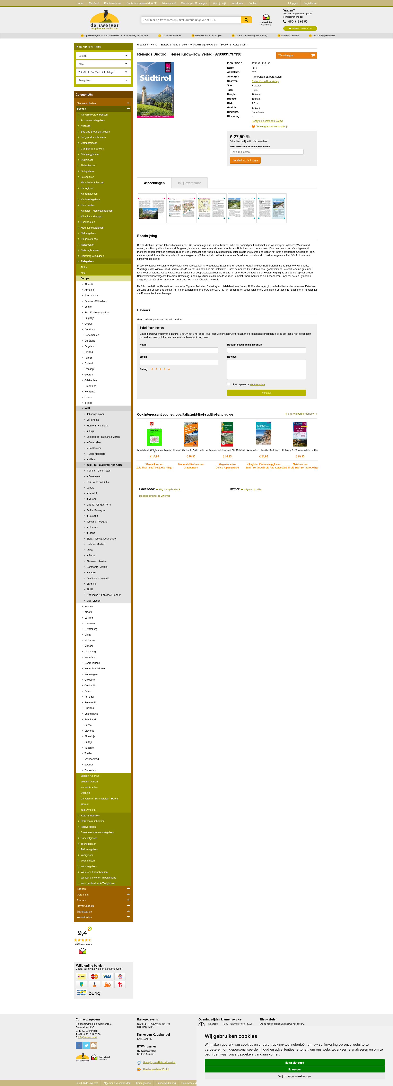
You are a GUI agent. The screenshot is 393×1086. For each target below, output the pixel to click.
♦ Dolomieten (93, 476)
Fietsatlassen (88, 165)
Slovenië (89, 730)
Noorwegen (91, 674)
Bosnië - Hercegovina (96, 312)
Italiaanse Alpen (95, 414)
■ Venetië (91, 493)
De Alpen (89, 329)
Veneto (90, 487)
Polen (87, 691)
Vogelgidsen (87, 860)
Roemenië (90, 702)
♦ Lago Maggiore (95, 453)
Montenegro (91, 651)
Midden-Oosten (89, 781)
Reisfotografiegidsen (92, 255)
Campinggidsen (89, 154)
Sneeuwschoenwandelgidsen (97, 832)
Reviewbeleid (189, 1083)
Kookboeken (87, 221)
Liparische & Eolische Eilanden (103, 594)
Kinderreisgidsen (90, 199)
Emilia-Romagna (95, 510)
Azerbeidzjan (91, 295)
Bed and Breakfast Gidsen (95, 131)
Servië (88, 725)
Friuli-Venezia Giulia (97, 482)
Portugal (89, 696)
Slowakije (89, 736)
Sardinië (91, 583)
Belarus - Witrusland (95, 301)
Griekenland (91, 380)
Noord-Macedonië (94, 668)
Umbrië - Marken (95, 544)
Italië (87, 408)
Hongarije (89, 391)
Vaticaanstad (91, 759)
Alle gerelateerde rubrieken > (301, 413)
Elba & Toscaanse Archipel (101, 538)
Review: (232, 356)
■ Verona (91, 498)
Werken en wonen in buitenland (98, 877)
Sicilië (89, 589)
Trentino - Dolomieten (98, 470)
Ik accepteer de (249, 384)
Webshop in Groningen (194, 3)
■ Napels (91, 572)
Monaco (89, 645)
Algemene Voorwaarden (117, 1083)
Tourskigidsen (88, 843)
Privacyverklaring (166, 1083)
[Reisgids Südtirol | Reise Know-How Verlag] (155, 89)
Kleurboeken (87, 205)
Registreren (310, 3)
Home (80, 3)
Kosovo (88, 606)
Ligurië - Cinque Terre (98, 504)
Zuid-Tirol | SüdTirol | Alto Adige (104, 465)
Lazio (89, 549)
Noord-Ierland (92, 662)
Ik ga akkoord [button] (294, 1062)
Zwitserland (90, 770)
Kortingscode (143, 1083)
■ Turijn (90, 431)
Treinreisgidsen (89, 849)
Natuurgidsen (88, 233)
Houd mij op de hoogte (245, 160)
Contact (252, 3)
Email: (143, 356)
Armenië (89, 289)
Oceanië (85, 792)
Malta (87, 634)
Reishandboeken (90, 815)
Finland (88, 363)
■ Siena (90, 532)
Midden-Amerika (90, 775)
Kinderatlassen (89, 193)
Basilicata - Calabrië (97, 578)
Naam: (143, 344)
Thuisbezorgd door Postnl (155, 1068)
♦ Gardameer (93, 448)
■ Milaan (91, 459)
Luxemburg (90, 628)
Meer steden (93, 600)
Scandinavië (91, 713)
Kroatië (88, 611)
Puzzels (81, 900)
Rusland (89, 708)
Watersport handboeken (94, 872)
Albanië (88, 284)
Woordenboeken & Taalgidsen (97, 883)
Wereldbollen (84, 917)
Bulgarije (89, 318)
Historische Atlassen (92, 182)
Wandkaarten (84, 911)
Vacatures (237, 3)
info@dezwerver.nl (87, 1037)
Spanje (88, 742)
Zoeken (246, 19)
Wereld (85, 804)
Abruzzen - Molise (96, 561)
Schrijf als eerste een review (267, 120)
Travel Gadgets (85, 905)
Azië (83, 272)
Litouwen (89, 623)
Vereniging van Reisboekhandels (159, 1062)
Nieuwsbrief (169, 3)
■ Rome (90, 555)
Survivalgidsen (88, 838)
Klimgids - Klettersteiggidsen (96, 210)
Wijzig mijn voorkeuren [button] (294, 1076)
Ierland (88, 402)
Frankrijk (89, 369)
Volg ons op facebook (169, 489)
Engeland (89, 346)
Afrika (84, 267)
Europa (85, 278)
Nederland (90, 657)
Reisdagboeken (89, 250)
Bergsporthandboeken (93, 137)
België (88, 306)
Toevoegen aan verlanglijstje (272, 126)
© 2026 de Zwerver (87, 1083)
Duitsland (89, 340)
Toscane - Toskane (96, 521)
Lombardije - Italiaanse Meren (103, 436)
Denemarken (91, 335)
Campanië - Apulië (96, 566)
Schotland (90, 719)
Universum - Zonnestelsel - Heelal (100, 798)
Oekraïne (89, 679)
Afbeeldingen (154, 182)
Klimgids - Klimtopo (91, 216)
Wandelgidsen (88, 866)
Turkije (88, 753)
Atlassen (85, 125)
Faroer (88, 357)
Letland (88, 617)
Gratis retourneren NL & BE (141, 3)
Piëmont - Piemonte (97, 425)
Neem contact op (302, 28)
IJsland (88, 397)
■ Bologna (92, 515)
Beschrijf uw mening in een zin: (245, 344)
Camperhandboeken (92, 148)
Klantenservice (112, 3)
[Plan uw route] (93, 1045)
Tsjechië (89, 747)
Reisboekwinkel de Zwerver (154, 495)
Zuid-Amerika (88, 809)
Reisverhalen (88, 826)
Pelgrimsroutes (89, 238)
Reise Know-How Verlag (265, 81)
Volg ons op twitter (253, 489)
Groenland (90, 386)
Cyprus (88, 323)
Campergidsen (88, 142)
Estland (88, 352)
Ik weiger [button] (294, 1069)
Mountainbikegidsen (92, 227)
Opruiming (83, 894)
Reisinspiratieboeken (92, 821)
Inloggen (293, 3)
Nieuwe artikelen (86, 103)
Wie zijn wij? (219, 3)
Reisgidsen (87, 261)
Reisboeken (87, 244)
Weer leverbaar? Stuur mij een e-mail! (250, 146)
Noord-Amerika (89, 787)
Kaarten (81, 888)
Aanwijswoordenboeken (94, 114)
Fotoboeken (87, 176)
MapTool (94, 3)
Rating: (144, 369)
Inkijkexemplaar (189, 182)
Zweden (89, 764)
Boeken (81, 108)
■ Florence (92, 527)
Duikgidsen (87, 159)
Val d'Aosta (92, 419)
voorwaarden (257, 384)
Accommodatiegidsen (92, 120)
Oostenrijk (90, 685)
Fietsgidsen (87, 171)
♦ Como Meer (94, 442)
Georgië (89, 374)
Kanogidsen (87, 188)
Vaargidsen (87, 855)
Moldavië (89, 640)
